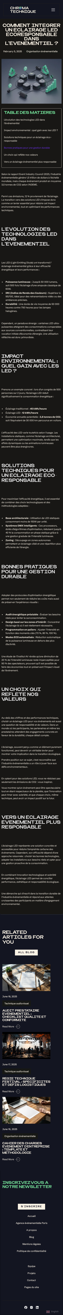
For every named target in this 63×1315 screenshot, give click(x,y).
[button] (53, 9)
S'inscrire (31, 1207)
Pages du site (31, 1287)
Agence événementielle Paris (31, 1223)
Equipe (31, 1266)
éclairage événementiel (14, 266)
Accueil (32, 1216)
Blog (31, 1237)
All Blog (26, 953)
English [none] (55, 1311)
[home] (22, 9)
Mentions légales (31, 1244)
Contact (31, 1280)
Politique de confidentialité (31, 1251)
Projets (31, 1273)
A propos (31, 1230)
